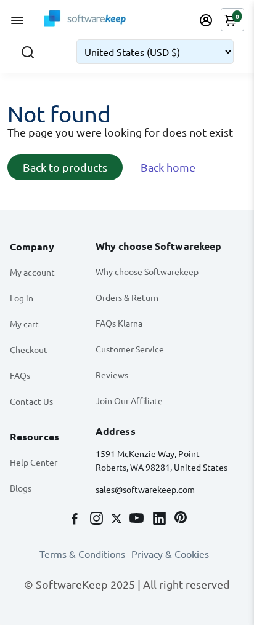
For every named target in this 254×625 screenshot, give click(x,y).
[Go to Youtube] (138, 519)
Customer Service (130, 348)
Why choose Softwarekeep (147, 271)
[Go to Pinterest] (180, 519)
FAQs (20, 375)
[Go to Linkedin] (161, 519)
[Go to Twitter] (118, 519)
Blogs (20, 487)
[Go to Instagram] (98, 519)
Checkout (28, 349)
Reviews (112, 374)
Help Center (33, 462)
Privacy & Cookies (170, 553)
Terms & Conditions (82, 553)
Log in (21, 297)
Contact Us (31, 401)
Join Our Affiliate (129, 400)
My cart (24, 323)
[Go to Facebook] (76, 519)
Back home (168, 167)
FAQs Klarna (119, 322)
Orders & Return (127, 297)
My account (32, 271)
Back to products (65, 167)
